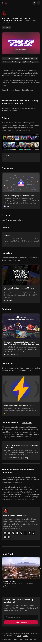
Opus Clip (27, 422)
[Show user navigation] (38, 3)
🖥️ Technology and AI (30, 62)
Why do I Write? (8, 582)
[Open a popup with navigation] (2, 3)
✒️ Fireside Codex (8, 586)
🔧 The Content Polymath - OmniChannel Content (20, 58)
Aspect (25, 636)
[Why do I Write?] (21, 568)
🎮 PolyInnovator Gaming (11, 62)
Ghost (19, 636)
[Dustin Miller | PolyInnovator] (4, 13)
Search (34, 3)
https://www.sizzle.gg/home (12, 220)
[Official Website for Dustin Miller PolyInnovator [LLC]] (6, 3)
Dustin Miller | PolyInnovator (13, 20)
